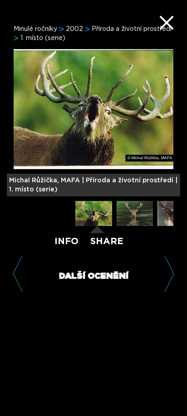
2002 (74, 29)
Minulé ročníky (35, 29)
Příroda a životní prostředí (132, 29)
